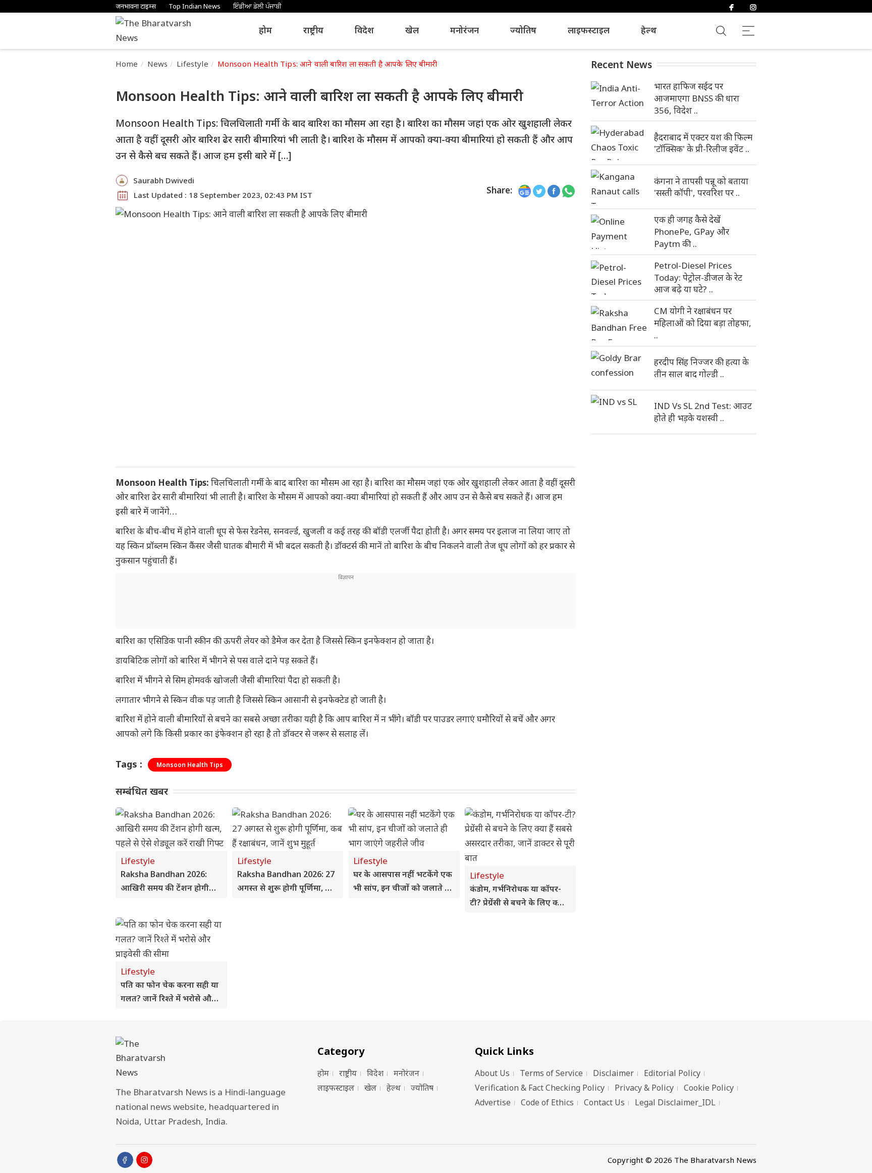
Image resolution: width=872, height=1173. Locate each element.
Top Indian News (195, 6)
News (157, 64)
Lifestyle (192, 64)
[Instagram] (753, 6)
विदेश (364, 30)
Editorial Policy (672, 1073)
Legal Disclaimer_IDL (675, 1102)
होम (265, 30)
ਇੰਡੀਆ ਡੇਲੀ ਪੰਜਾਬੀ (257, 6)
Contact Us (604, 1102)
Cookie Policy (709, 1087)
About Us (492, 1073)
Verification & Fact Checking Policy (540, 1087)
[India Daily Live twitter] (539, 190)
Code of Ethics (547, 1102)
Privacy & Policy (644, 1087)
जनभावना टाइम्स (136, 6)
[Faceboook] (125, 1160)
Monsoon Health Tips (189, 764)
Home (127, 64)
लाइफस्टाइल (589, 30)
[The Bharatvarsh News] (158, 30)
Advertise (493, 1102)
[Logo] (204, 1059)
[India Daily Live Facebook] (554, 190)
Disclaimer (613, 1073)
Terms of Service (551, 1073)
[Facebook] (731, 6)
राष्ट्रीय (313, 30)
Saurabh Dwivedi (163, 180)
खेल (412, 30)
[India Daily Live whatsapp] (568, 190)
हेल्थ (649, 30)
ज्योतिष (523, 30)
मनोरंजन (464, 30)
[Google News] (524, 190)
